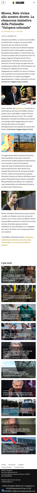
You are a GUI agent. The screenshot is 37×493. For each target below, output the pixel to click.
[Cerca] (34, 2)
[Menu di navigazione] (3, 2)
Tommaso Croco (9, 31)
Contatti (21, 465)
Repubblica (19, 108)
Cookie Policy (19, 467)
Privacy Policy (7, 467)
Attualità (19, 31)
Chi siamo (11, 465)
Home (4, 465)
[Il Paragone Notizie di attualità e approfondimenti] (18, 2)
